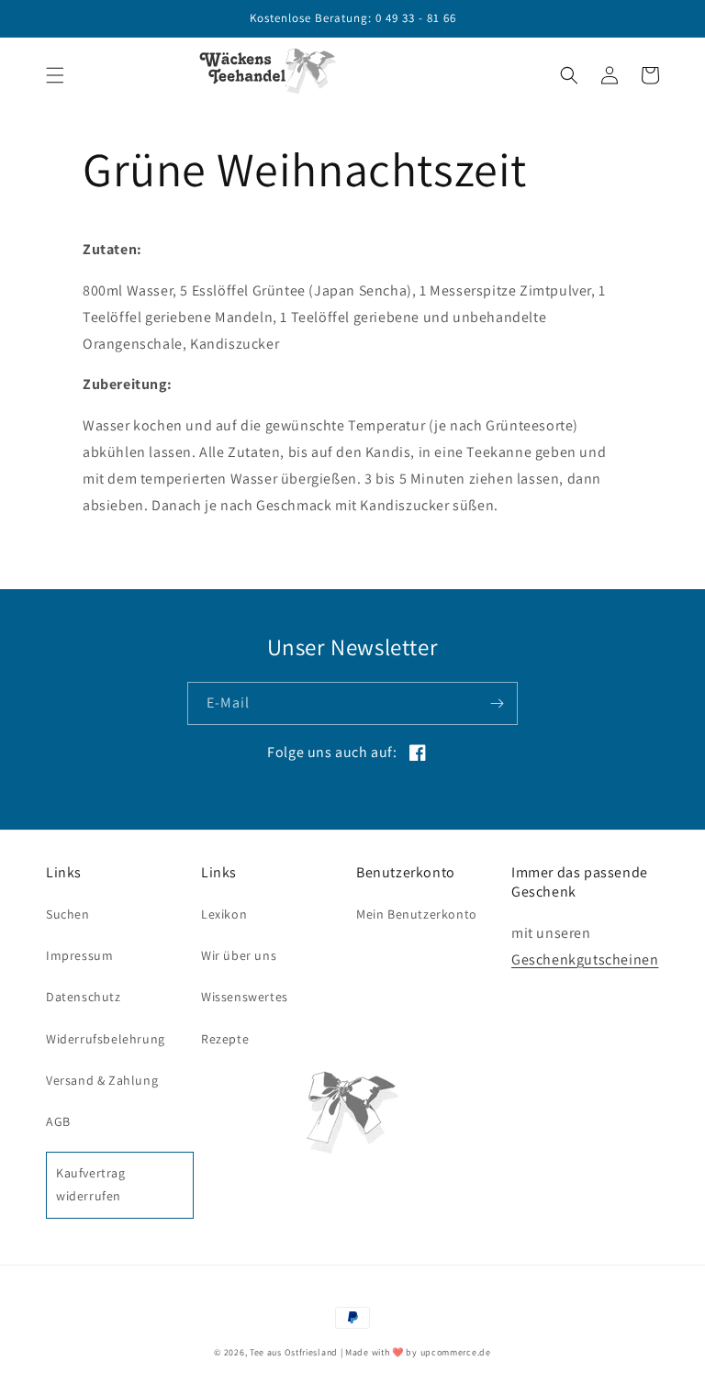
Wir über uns (238, 955)
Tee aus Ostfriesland (294, 1352)
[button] (55, 75)
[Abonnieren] (496, 703)
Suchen (68, 914)
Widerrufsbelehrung (105, 1039)
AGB (58, 1121)
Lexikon (224, 914)
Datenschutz (83, 996)
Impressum (79, 955)
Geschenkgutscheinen (584, 959)
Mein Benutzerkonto (416, 914)
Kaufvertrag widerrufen (91, 1184)
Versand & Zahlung (102, 1080)
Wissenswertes (244, 996)
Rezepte (225, 1039)
